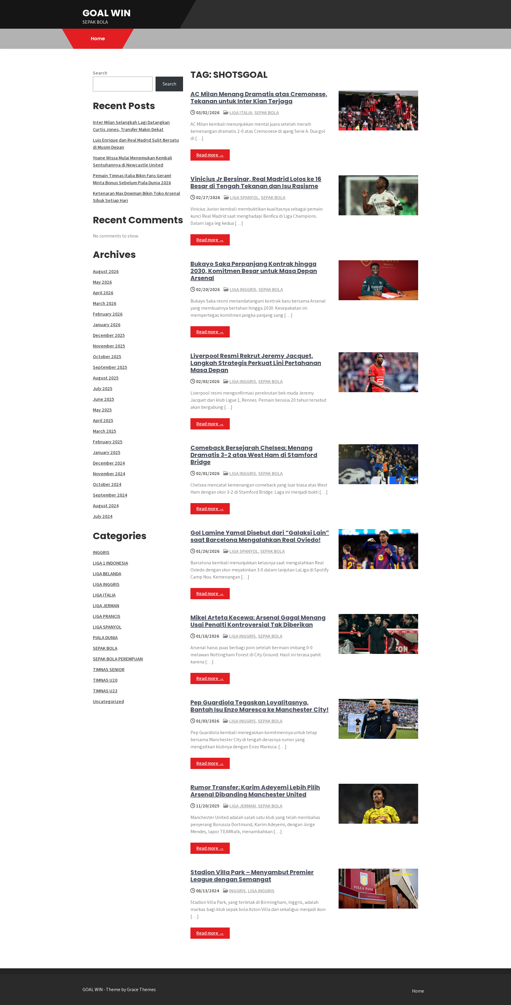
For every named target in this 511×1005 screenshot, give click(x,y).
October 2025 (107, 356)
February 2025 (107, 442)
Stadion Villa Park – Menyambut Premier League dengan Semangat (252, 875)
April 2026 (103, 293)
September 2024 (110, 495)
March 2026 (104, 303)
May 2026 (102, 282)
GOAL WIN (107, 13)
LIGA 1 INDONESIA (110, 563)
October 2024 (107, 484)
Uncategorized (108, 701)
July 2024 (102, 516)
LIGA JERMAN (242, 806)
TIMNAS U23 (105, 691)
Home (98, 38)
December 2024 (109, 463)
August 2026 (106, 271)
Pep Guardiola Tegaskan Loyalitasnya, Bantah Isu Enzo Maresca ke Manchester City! (259, 706)
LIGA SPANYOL (244, 197)
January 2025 (106, 452)
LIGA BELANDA (107, 574)
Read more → (210, 155)
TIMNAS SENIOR (108, 669)
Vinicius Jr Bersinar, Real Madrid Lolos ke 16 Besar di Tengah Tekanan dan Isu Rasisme (255, 182)
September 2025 (110, 367)
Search (100, 73)
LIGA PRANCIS (106, 616)
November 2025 (109, 346)
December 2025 (109, 335)
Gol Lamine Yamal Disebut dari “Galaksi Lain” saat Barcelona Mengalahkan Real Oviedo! (259, 536)
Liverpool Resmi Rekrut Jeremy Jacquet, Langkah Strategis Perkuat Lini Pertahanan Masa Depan (255, 363)
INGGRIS (237, 891)
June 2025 (103, 399)
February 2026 (107, 314)
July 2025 (102, 388)
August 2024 (106, 506)
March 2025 (104, 431)
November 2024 (109, 474)
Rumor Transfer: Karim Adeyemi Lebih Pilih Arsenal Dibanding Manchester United (255, 791)
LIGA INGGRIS (243, 289)
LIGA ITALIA (240, 112)
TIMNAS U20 (105, 680)
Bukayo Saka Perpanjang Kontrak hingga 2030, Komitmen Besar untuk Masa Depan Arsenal (253, 271)
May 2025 (102, 410)
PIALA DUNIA (105, 637)
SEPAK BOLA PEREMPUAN (118, 659)
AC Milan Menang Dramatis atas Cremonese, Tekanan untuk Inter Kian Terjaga (258, 97)
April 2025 (103, 420)
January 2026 (106, 324)
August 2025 (106, 378)
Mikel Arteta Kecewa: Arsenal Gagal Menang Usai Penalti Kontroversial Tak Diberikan (258, 621)
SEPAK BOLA (266, 112)
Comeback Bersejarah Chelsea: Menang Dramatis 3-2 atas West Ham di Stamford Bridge (253, 455)
